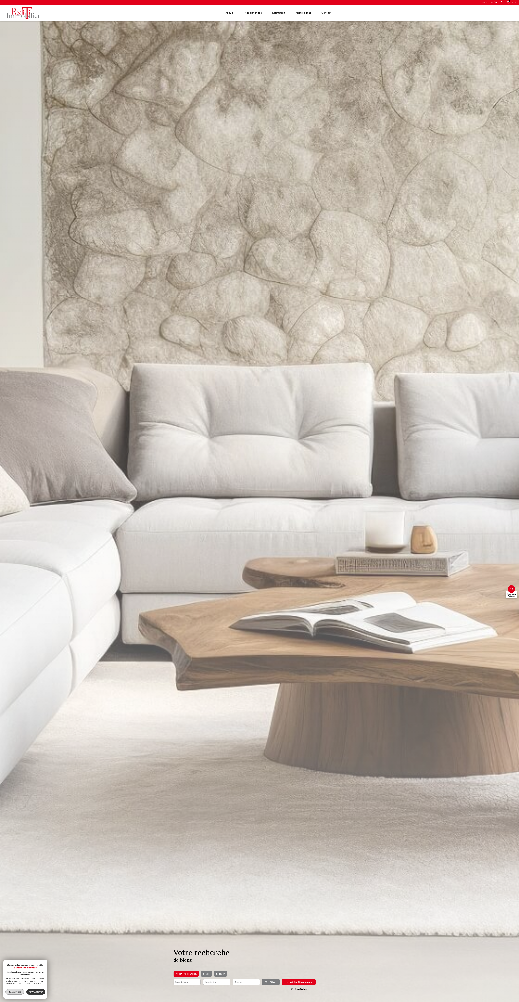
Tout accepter (36, 992)
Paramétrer (15, 992)
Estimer (220, 973)
